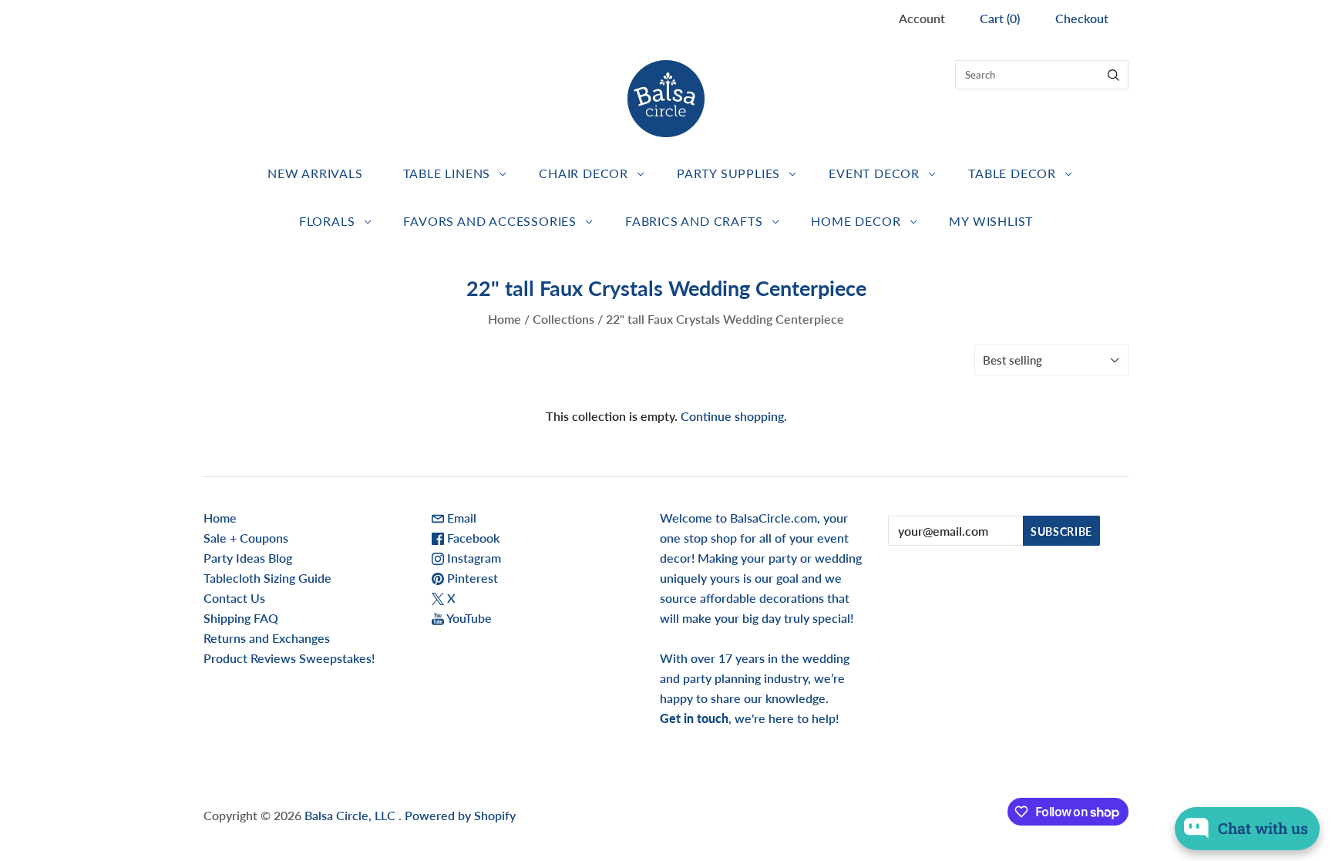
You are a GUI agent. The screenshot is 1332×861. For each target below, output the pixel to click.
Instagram (472, 557)
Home (504, 318)
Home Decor (855, 221)
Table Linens (447, 173)
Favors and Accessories (490, 221)
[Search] (1113, 74)
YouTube (468, 617)
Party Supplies (728, 173)
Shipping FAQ (241, 617)
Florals (327, 221)
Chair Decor (583, 173)
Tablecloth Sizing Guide (267, 577)
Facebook (472, 537)
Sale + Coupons (246, 537)
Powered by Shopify (460, 815)
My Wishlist (991, 221)
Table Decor (1012, 173)
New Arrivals (315, 173)
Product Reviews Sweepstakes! (289, 658)
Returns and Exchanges (267, 638)
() (1000, 18)
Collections (563, 318)
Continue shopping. (734, 416)
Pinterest (471, 577)
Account (922, 18)
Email (460, 517)
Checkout (1081, 18)
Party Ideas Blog (248, 557)
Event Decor (874, 173)
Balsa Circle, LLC (351, 815)
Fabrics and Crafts (693, 221)
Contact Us (234, 597)
